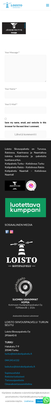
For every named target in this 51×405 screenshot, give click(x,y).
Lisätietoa (28, 401)
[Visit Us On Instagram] (11, 231)
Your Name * (11, 89)
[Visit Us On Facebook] (7, 231)
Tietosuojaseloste (14, 380)
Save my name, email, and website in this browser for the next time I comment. (25, 124)
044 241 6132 (12, 360)
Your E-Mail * (11, 104)
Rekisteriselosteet (14, 376)
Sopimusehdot (12, 372)
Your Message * (12, 52)
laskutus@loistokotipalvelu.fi (20, 366)
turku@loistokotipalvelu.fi (18, 353)
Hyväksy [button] (40, 401)
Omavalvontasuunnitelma (18, 383)
